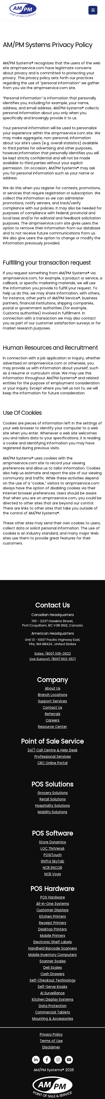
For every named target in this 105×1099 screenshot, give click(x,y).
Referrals (52, 714)
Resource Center (52, 726)
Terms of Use (51, 1040)
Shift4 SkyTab (52, 861)
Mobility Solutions (52, 812)
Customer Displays (52, 910)
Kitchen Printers (52, 916)
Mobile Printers (52, 935)
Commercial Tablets (52, 1012)
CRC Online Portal (52, 763)
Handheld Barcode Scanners (52, 948)
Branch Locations (52, 694)
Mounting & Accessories (52, 1018)
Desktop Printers (52, 929)
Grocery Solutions (52, 792)
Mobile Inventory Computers (52, 954)
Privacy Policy (51, 1034)
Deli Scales (52, 967)
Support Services (52, 701)
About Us (52, 688)
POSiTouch (53, 855)
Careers (52, 720)
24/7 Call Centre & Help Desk (52, 750)
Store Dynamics (52, 842)
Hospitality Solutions (52, 805)
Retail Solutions (53, 799)
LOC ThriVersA (52, 848)
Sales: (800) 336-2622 (52, 653)
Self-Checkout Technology (52, 980)
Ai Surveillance (52, 993)
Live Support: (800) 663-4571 (53, 659)
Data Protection (53, 1005)
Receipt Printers (52, 922)
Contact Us (52, 707)
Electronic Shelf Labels (52, 942)
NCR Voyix (52, 874)
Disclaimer (51, 1047)
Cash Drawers (52, 974)
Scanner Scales (53, 961)
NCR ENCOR (52, 867)
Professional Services (52, 756)
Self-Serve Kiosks (52, 986)
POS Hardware (52, 897)
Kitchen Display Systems (52, 999)
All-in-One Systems (52, 903)
